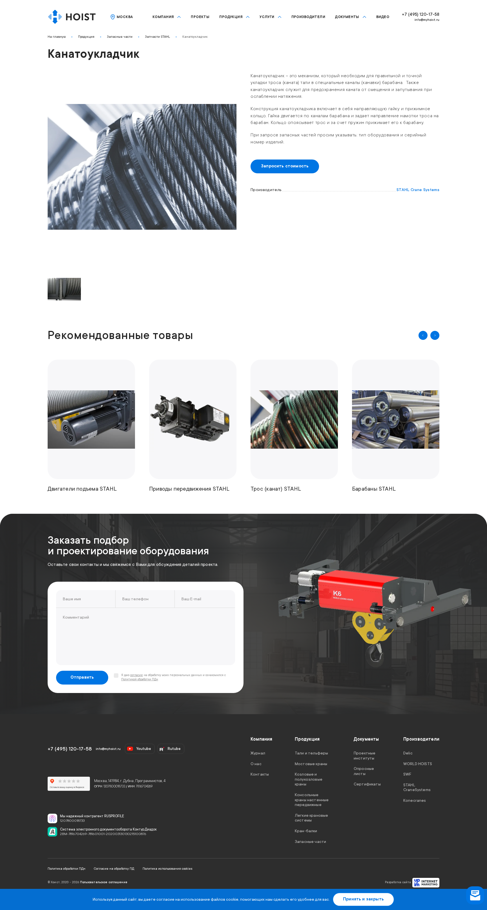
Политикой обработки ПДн (139, 679)
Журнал (258, 753)
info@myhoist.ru (427, 20)
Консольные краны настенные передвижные (312, 799)
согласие (136, 675)
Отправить (82, 677)
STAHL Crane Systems (418, 189)
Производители (308, 17)
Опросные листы (364, 771)
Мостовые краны (311, 763)
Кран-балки (306, 831)
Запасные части (119, 37)
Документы (347, 17)
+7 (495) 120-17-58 (420, 14)
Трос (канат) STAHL (276, 489)
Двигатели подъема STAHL (82, 489)
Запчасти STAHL (157, 37)
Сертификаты (367, 784)
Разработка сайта (398, 882)
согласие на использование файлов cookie (197, 899)
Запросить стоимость (285, 166)
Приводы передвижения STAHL (189, 489)
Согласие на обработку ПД (114, 869)
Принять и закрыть (363, 899)
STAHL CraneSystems (417, 787)
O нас (256, 763)
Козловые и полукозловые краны (308, 779)
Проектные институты (364, 755)
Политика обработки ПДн (66, 869)
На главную (57, 37)
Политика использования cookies (167, 869)
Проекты (200, 17)
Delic (408, 753)
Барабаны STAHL (374, 489)
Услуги (267, 17)
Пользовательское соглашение (103, 882)
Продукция (231, 17)
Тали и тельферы (311, 753)
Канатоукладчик (195, 37)
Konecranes (414, 800)
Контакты (260, 774)
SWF (407, 774)
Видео (382, 17)
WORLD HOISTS (417, 763)
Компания (163, 17)
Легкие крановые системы (311, 817)
